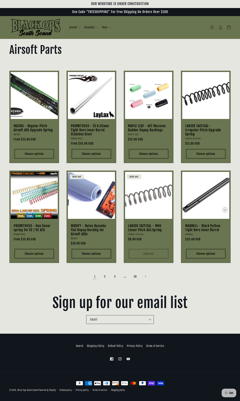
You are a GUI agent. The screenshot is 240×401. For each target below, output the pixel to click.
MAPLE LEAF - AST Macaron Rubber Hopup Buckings (147, 128)
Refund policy (66, 390)
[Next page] (145, 276)
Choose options (34, 154)
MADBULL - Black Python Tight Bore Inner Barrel (202, 228)
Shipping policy (118, 390)
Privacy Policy (134, 346)
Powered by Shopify (47, 390)
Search (79, 346)
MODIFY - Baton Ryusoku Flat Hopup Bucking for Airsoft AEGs (88, 230)
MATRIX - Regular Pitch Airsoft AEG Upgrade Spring (33, 128)
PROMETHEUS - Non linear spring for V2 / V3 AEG (32, 228)
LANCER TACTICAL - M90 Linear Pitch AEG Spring (145, 228)
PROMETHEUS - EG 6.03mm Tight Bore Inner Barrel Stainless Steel (90, 130)
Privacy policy (82, 390)
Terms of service (100, 390)
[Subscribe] (149, 319)
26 (135, 276)
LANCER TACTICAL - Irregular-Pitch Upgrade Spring (203, 130)
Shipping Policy (95, 346)
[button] (74, 27)
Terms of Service (155, 346)
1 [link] (94, 276)
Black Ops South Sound (27, 390)
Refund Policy (115, 346)
